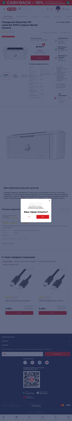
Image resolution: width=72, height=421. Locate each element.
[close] (49, 200)
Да (43, 217)
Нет (29, 217)
